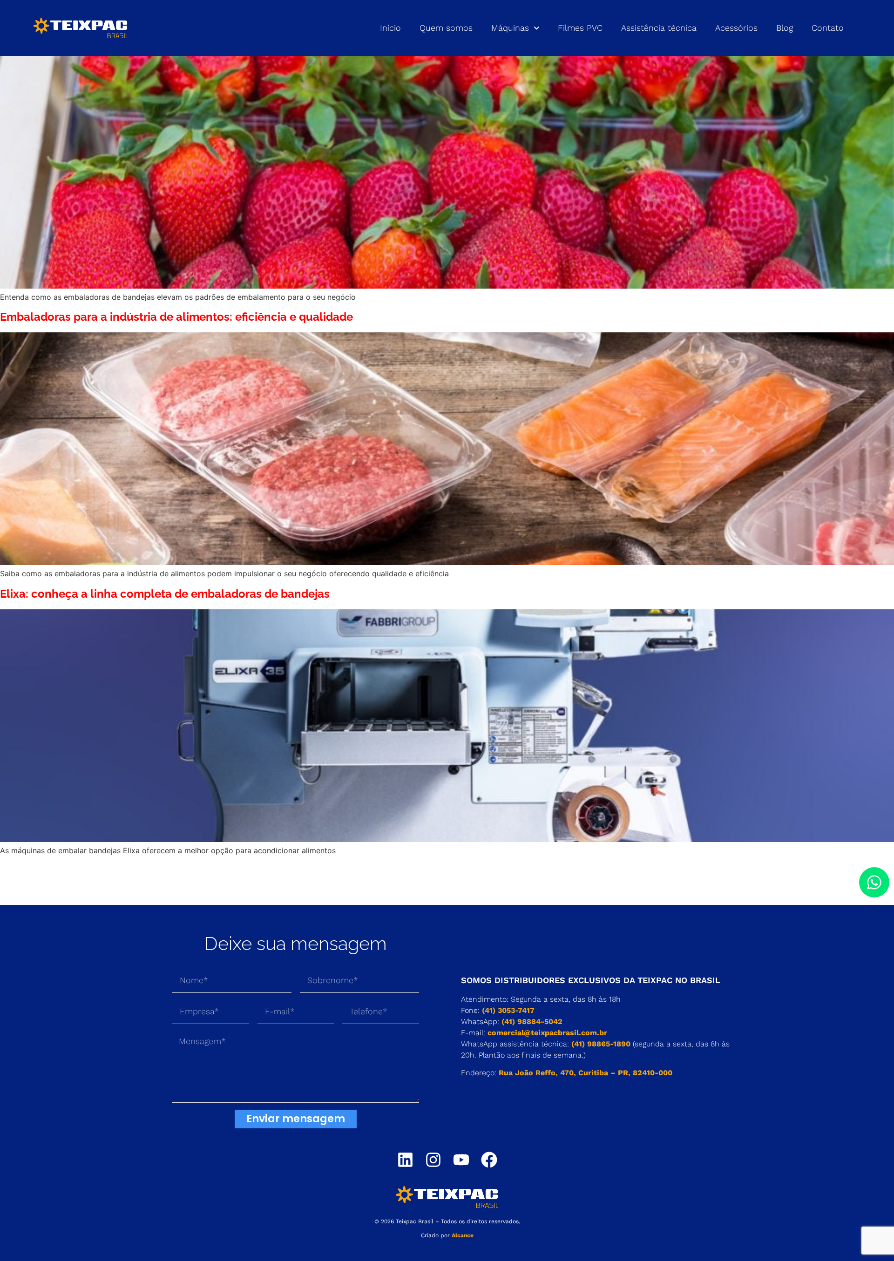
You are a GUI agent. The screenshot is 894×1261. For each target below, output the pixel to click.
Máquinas (510, 28)
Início (390, 28)
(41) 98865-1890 (600, 1043)
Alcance (463, 1235)
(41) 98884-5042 (531, 1021)
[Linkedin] (405, 1160)
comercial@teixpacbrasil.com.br (547, 1032)
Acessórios (736, 28)
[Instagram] (433, 1160)
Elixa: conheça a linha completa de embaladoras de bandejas (165, 593)
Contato (828, 28)
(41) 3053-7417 (508, 1010)
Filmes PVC (580, 28)
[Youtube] (461, 1160)
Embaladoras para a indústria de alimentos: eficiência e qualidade (176, 317)
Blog (784, 28)
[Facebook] (489, 1160)
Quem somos (446, 28)
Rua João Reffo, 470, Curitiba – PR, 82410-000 (585, 1072)
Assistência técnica (659, 28)
